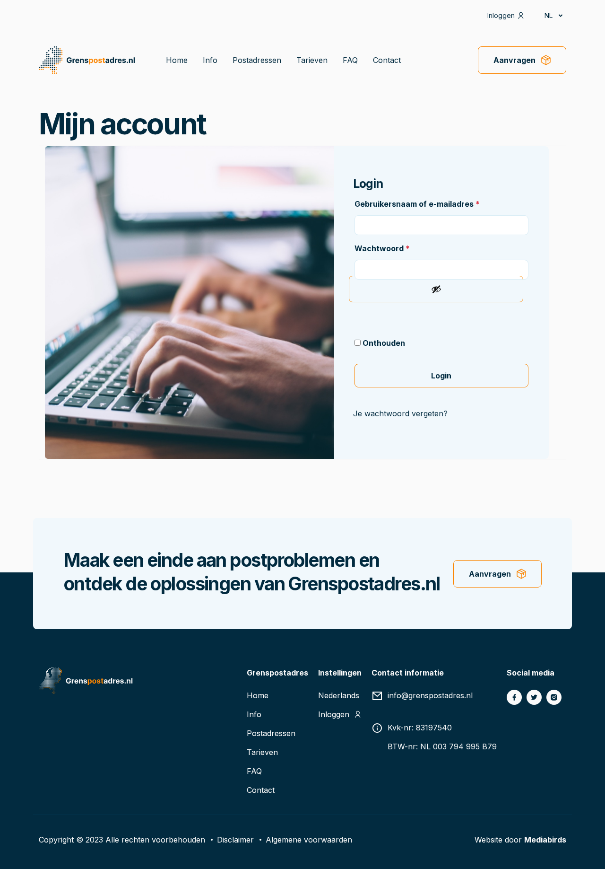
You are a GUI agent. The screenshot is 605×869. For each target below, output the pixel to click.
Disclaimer (235, 839)
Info (210, 60)
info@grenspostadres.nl (430, 695)
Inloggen (501, 15)
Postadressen (257, 60)
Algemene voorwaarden (309, 839)
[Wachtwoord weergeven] (436, 289)
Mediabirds (545, 839)
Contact (387, 60)
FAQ (350, 60)
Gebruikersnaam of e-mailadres (417, 204)
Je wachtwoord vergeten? (400, 413)
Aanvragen (514, 60)
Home (177, 60)
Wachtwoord (382, 248)
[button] (553, 15)
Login (441, 375)
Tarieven (312, 60)
